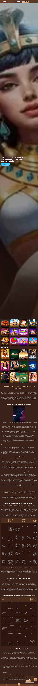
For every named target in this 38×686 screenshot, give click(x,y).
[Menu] (36, 2)
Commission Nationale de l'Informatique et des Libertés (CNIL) (24, 498)
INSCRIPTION (25, 1)
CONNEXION (18, 1)
